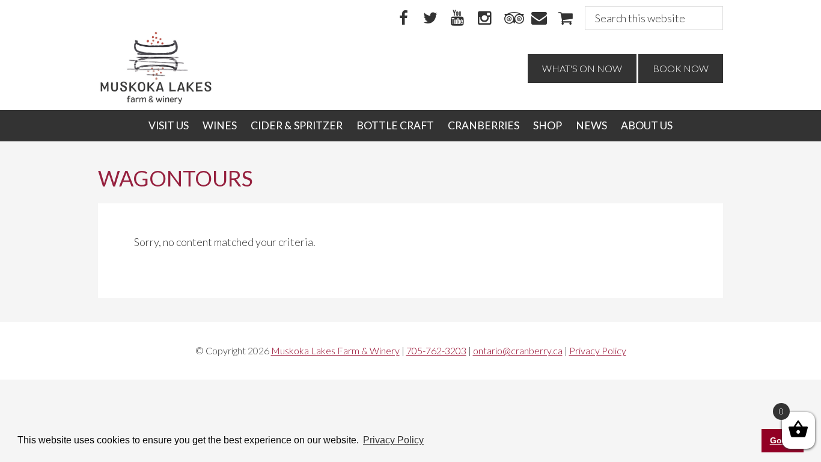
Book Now (681, 68)
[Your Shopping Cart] (565, 18)
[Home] (156, 101)
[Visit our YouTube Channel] (457, 18)
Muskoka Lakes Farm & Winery (335, 350)
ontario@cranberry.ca (518, 350)
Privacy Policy (597, 350)
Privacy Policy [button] (393, 440)
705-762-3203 (436, 350)
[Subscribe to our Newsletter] (538, 18)
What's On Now (582, 68)
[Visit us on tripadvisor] (511, 18)
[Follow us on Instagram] (484, 18)
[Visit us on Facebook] (403, 18)
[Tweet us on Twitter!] (430, 18)
